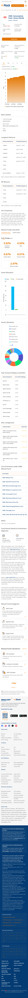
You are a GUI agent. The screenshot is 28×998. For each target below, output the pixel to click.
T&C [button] (6, 510)
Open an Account (21, 506)
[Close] (26, 485)
